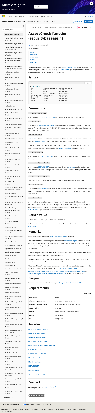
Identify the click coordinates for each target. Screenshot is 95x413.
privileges (71, 167)
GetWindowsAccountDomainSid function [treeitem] (14, 369)
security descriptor (70, 67)
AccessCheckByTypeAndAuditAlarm (40, 271)
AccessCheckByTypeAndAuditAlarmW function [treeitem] (14, 48)
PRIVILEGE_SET (43, 167)
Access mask (32, 139)
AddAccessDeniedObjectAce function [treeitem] (14, 101)
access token (64, 70)
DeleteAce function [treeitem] (11, 227)
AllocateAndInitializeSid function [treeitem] (12, 149)
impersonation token (46, 125)
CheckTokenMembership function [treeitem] (13, 177)
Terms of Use (72, 409)
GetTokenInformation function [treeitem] (11, 363)
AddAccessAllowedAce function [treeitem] (12, 73)
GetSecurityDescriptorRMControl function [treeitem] (13, 331)
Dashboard (88, 21)
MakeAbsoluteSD (34, 358)
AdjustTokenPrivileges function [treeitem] (12, 143)
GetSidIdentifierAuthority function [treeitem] (13, 343)
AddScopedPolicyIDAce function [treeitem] (12, 134)
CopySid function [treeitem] (10, 193)
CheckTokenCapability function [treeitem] (12, 172)
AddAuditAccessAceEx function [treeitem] (12, 114)
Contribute (35, 409)
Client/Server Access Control (38, 341)
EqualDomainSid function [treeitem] (13, 248)
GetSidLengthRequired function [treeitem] (12, 348)
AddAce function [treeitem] (10, 106)
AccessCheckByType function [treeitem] (14, 44)
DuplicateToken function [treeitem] (12, 242)
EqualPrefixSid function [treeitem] (12, 252)
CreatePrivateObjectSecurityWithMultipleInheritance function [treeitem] (14, 210)
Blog (26, 409)
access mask (43, 189)
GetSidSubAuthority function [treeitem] (14, 353)
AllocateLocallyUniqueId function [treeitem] (12, 155)
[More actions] (90, 27)
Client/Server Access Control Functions (41, 346)
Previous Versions (17, 409)
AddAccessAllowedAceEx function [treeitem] (12, 79)
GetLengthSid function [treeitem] (12, 293)
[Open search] (86, 16)
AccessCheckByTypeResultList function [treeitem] (14, 54)
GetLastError (32, 210)
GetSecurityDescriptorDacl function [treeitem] (13, 309)
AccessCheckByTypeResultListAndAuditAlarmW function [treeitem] (14, 67)
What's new (78, 21)
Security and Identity (50, 27)
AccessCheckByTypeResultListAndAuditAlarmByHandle (47, 274)
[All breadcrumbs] (30, 27)
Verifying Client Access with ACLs (70, 283)
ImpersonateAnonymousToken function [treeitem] (14, 374)
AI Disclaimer (5, 409)
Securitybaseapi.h (64, 27)
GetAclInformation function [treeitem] (13, 269)
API (41, 27)
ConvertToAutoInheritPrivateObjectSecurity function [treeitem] (14, 189)
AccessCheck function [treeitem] (12, 34)
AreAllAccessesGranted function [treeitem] (12, 160)
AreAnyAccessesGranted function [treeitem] (12, 166)
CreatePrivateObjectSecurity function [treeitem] (14, 198)
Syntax (32, 52)
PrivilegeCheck (33, 370)
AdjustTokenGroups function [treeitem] (14, 139)
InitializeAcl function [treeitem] (11, 388)
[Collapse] (23, 26)
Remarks (32, 59)
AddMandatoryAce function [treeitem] (13, 124)
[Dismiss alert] (91, 3)
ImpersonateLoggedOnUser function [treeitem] (14, 380)
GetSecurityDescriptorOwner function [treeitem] (14, 326)
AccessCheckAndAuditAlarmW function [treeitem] (14, 39)
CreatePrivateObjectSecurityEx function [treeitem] (14, 203)
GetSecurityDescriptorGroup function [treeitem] (14, 314)
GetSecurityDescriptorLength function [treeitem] (14, 320)
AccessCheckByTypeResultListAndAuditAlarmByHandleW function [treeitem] (14, 60)
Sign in (90, 16)
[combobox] (12, 29)
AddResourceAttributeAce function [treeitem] (13, 129)
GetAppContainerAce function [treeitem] (11, 273)
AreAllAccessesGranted (36, 333)
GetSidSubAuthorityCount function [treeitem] (13, 357)
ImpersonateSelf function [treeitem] (13, 384)
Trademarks (81, 409)
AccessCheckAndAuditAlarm (67, 269)
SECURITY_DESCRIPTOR (46, 117)
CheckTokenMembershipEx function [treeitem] (13, 183)
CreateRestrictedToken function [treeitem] (12, 217)
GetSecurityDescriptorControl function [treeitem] (14, 303)
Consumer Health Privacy (56, 409)
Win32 (35, 27)
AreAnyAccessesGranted (37, 337)
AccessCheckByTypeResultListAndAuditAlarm (69, 271)
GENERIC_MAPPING (47, 156)
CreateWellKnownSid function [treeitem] (11, 223)
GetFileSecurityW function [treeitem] (13, 284)
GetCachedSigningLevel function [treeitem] (12, 279)
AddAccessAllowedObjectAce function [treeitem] (14, 84)
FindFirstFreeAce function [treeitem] (13, 259)
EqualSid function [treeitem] (10, 255)
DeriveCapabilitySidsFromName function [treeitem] (14, 232)
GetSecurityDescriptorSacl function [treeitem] (13, 337)
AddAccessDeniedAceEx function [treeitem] (12, 96)
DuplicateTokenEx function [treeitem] (13, 245)
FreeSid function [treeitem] (10, 262)
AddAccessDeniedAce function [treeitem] (12, 90)
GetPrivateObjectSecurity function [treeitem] (13, 297)
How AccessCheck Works (58, 237)
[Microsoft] (3, 16)
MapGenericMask (39, 141)
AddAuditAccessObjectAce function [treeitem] (13, 120)
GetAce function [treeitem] (10, 265)
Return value (34, 57)
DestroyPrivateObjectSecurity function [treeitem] (14, 237)
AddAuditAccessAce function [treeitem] (14, 109)
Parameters (33, 54)
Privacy (42, 409)
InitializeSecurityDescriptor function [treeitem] (13, 392)
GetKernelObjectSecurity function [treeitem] (13, 288)
